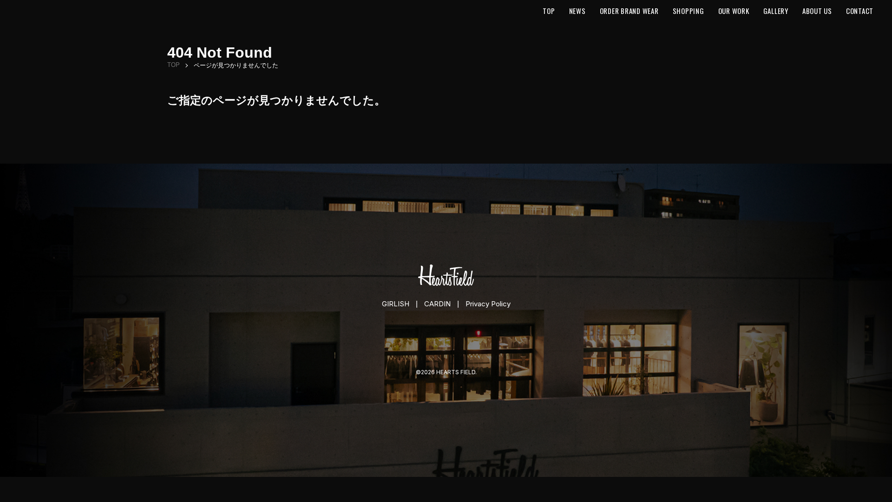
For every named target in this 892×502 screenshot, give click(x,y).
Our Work (733, 11)
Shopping (688, 11)
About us (817, 11)
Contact (859, 11)
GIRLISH (395, 303)
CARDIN (437, 303)
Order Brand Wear (629, 11)
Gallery (775, 11)
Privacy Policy (488, 303)
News (577, 11)
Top (549, 11)
